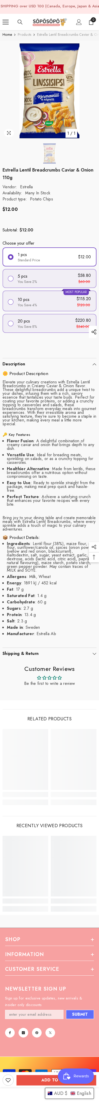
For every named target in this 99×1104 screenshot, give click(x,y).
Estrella (26, 187)
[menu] (6, 22)
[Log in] (79, 22)
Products (24, 35)
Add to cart (56, 1080)
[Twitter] (50, 1033)
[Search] (20, 22)
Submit (80, 1014)
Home (7, 35)
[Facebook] (10, 1033)
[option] (49, 90)
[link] (25, 794)
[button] (69, 1093)
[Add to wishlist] (8, 1080)
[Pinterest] (37, 1033)
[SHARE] (92, 332)
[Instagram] (23, 1033)
